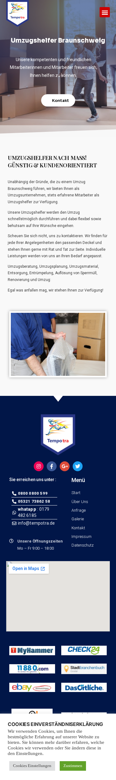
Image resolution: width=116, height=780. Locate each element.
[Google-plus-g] (65, 466)
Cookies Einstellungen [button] (32, 765)
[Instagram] (39, 466)
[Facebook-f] (52, 466)
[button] (105, 12)
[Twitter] (78, 466)
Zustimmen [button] (72, 765)
